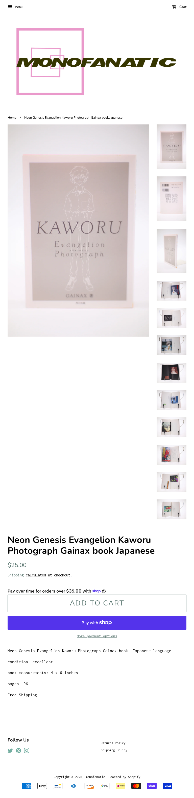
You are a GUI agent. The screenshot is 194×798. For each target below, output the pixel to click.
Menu (18, 7)
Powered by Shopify (124, 777)
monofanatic (95, 777)
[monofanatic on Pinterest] (18, 752)
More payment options (97, 636)
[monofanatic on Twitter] (10, 752)
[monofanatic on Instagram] (26, 752)
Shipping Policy (114, 750)
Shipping (16, 575)
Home (12, 117)
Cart (182, 7)
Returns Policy (113, 743)
